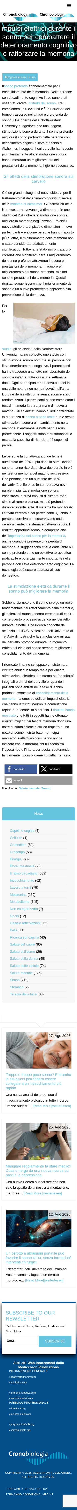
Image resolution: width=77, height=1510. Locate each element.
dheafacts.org (18, 1408)
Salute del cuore (22, 944)
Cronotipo (17, 852)
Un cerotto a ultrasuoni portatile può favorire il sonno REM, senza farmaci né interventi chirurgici (38, 1257)
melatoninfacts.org (20, 1414)
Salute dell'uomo (22, 952)
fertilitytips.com (18, 1382)
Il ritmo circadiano (23, 873)
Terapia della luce (23, 994)
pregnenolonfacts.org (22, 1424)
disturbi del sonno (42, 103)
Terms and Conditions (23, 1494)
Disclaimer (14, 1489)
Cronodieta (18, 845)
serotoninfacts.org (20, 1430)
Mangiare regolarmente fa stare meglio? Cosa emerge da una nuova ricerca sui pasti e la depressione (38, 1170)
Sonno (46, 788)
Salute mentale (29, 788)
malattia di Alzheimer (26, 204)
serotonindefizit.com (21, 1398)
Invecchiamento (22, 881)
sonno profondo (16, 86)
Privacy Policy (36, 1489)
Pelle (13, 930)
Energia (16, 859)
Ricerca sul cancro (24, 937)
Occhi (14, 916)
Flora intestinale (22, 866)
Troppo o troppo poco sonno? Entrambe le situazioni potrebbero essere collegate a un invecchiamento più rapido (38, 1081)
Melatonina (18, 895)
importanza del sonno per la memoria (36, 536)
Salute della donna (24, 959)
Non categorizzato (24, 909)
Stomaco (16, 987)
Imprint (47, 1494)
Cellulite (16, 838)
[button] (21, 769)
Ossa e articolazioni (25, 923)
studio (6, 349)
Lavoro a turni (20, 887)
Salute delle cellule (24, 966)
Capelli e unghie (22, 831)
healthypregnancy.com (23, 1377)
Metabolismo (19, 902)
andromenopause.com (23, 1392)
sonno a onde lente (40, 417)
